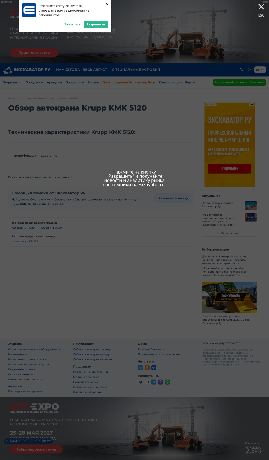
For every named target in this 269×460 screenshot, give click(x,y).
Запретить (72, 24)
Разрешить (96, 24)
